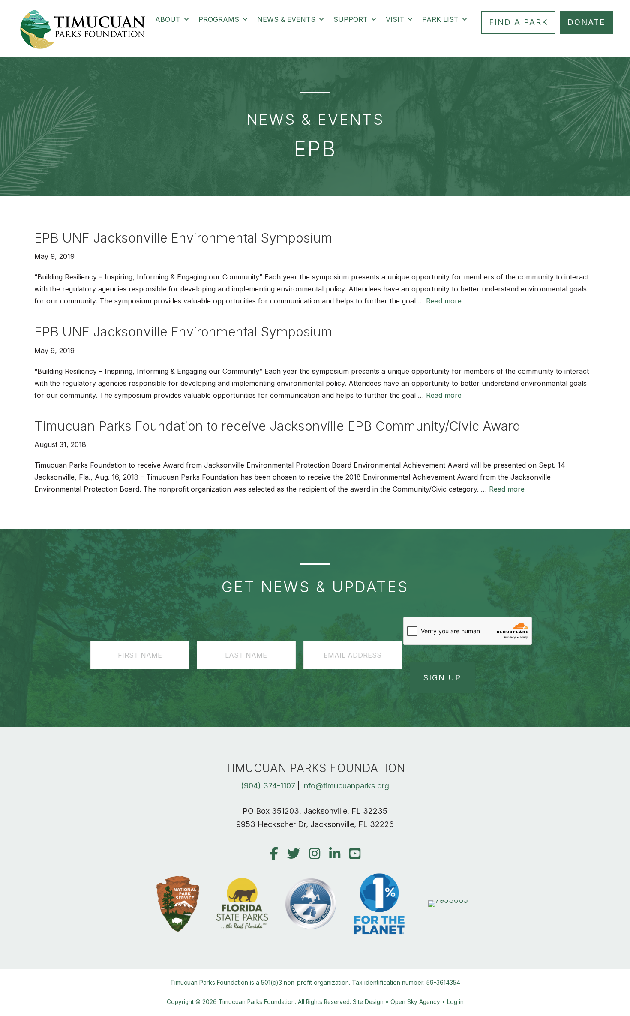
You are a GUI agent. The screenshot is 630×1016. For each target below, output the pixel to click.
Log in (455, 1001)
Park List (440, 19)
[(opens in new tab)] (448, 900)
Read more (444, 301)
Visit (395, 19)
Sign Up (442, 677)
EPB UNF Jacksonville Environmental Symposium (183, 238)
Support (350, 19)
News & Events (286, 19)
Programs (218, 19)
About (167, 19)
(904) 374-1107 (268, 785)
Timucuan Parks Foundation (257, 1001)
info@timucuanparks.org (345, 785)
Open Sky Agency (415, 1001)
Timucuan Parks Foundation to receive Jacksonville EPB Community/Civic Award (277, 426)
